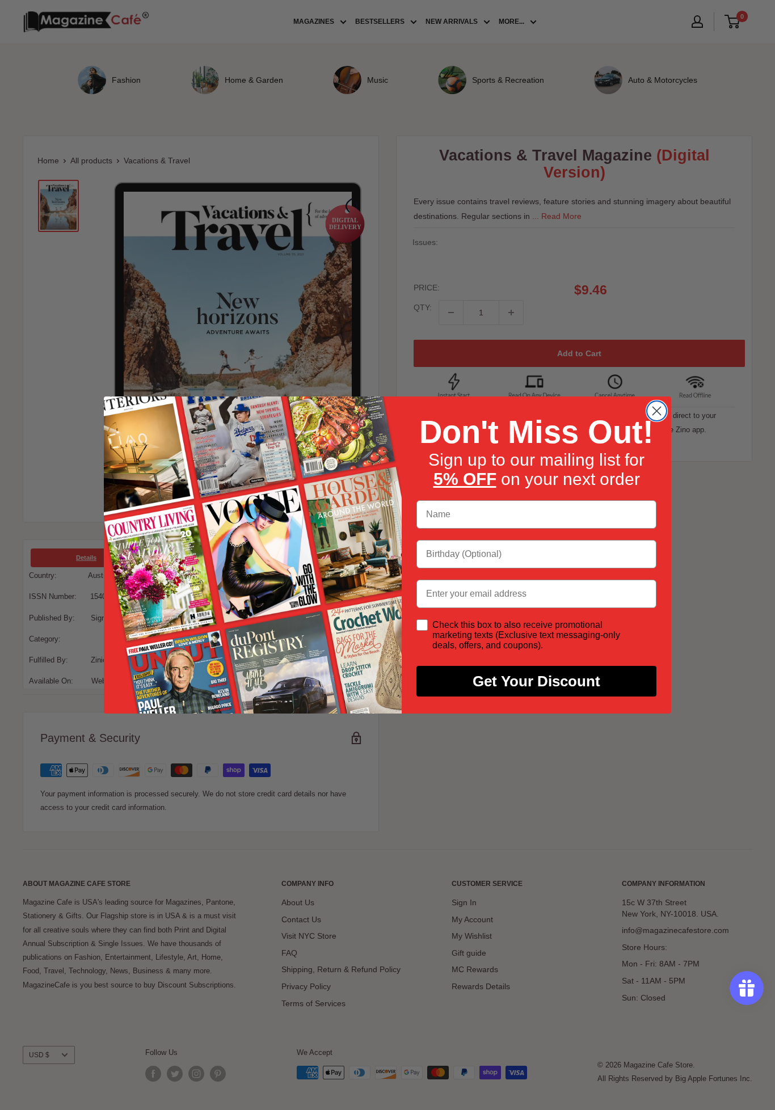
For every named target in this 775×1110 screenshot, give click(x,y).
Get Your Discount (536, 681)
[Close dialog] (657, 411)
